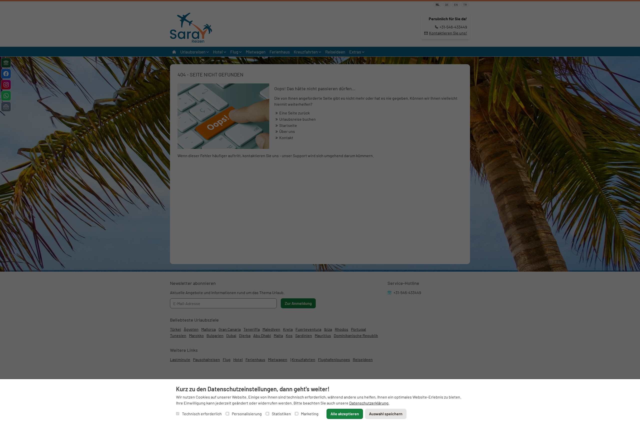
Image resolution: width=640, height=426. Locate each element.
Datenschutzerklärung (368, 403)
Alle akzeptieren (344, 413)
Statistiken (281, 413)
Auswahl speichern (385, 413)
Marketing (309, 413)
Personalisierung (246, 413)
